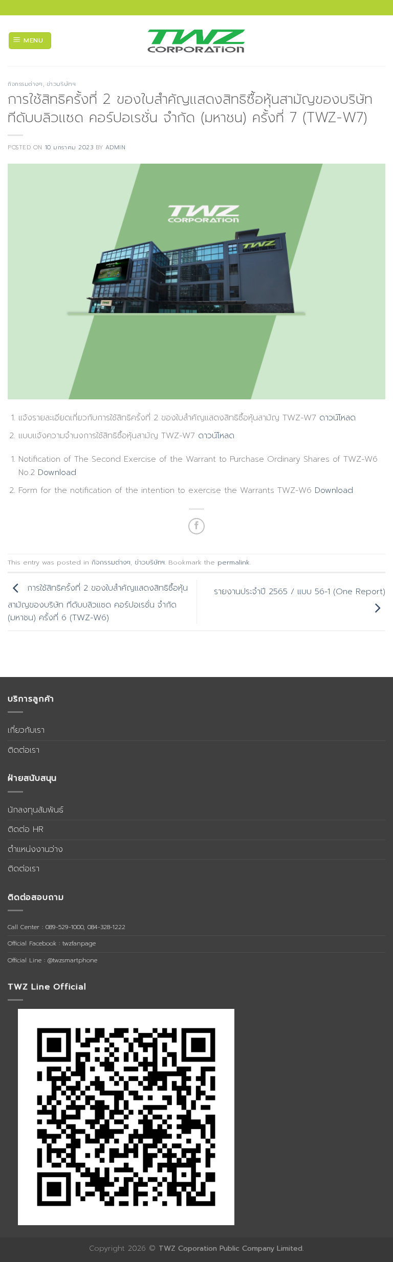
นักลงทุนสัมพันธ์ (35, 810)
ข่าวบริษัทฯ (61, 84)
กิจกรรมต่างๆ (25, 84)
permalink (233, 562)
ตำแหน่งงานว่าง (35, 849)
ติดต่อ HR (25, 829)
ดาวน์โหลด (337, 418)
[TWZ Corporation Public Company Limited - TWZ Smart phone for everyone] (196, 41)
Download (57, 472)
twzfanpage (79, 943)
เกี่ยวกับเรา (26, 730)
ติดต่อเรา (23, 750)
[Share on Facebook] (196, 526)
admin (115, 147)
